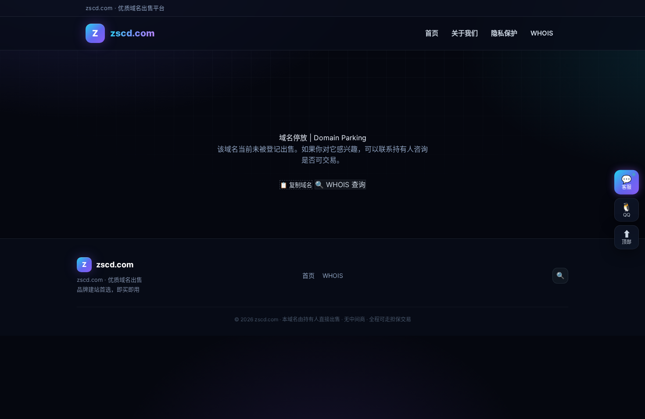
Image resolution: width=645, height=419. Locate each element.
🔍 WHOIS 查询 (340, 184)
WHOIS (541, 33)
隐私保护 (504, 33)
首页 (431, 33)
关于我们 (465, 33)
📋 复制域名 (296, 185)
